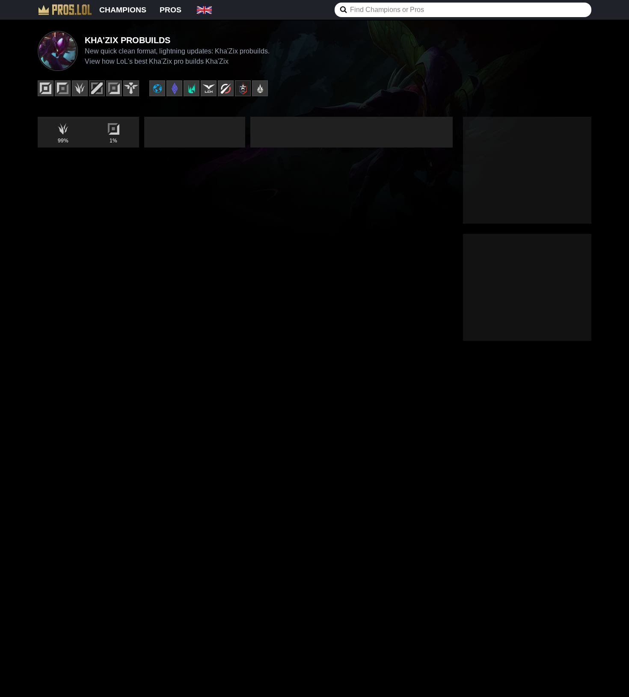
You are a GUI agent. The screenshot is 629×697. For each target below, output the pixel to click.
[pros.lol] (65, 10)
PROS (170, 10)
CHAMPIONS (122, 10)
